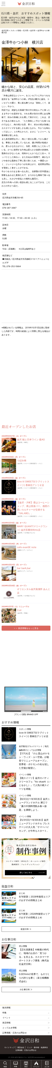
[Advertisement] (23, 362)
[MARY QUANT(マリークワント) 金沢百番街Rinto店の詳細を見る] (9, 532)
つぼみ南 (21, 460)
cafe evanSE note (26, 547)
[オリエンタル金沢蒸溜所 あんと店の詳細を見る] (9, 594)
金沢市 (32, 30)
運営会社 (20, 1047)
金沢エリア (21, 571)
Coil (19, 610)
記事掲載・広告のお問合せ (14, 1032)
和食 (25, 613)
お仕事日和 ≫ (26, 989)
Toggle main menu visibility (3, 3)
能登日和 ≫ (26, 929)
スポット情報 (16, 30)
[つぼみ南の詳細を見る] (9, 466)
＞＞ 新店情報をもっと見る (26, 628)
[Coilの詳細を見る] (9, 615)
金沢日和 (5, 30)
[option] (27, 858)
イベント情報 (34, 781)
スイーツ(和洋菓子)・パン (32, 463)
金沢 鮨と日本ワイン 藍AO (31, 439)
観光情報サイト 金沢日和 (26, 3)
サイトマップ (9, 1047)
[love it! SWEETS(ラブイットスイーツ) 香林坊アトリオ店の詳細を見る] (9, 487)
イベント (6, 1017)
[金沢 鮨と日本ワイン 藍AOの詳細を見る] (9, 445)
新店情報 (6, 1022)
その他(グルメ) (29, 533)
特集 (4, 1012)
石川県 (25, 30)
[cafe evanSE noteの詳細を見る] (9, 552)
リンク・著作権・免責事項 (37, 1047)
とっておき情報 (9, 1027)
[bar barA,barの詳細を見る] (9, 573)
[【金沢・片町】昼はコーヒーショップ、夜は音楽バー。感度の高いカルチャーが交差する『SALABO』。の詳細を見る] (9, 508)
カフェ (29, 550)
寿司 (25, 442)
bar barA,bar (24, 568)
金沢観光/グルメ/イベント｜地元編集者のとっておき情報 (34, 757)
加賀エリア (21, 550)
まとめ (34, 896)
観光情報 (6, 1007)
